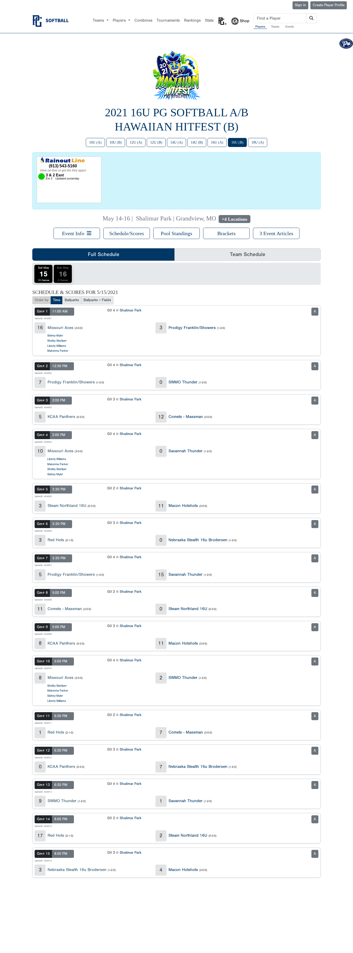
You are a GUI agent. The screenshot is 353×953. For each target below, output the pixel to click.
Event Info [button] (74, 233)
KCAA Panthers (61, 416)
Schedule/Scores (126, 233)
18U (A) (257, 142)
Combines (143, 20)
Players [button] (120, 20)
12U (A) (136, 142)
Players (260, 26)
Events (289, 26)
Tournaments (168, 20)
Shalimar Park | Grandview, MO (176, 218)
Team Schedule (247, 254)
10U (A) (95, 142)
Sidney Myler (55, 335)
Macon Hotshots (183, 505)
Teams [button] (99, 20)
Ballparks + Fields (97, 300)
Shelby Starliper (57, 340)
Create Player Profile (328, 5)
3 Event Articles (276, 233)
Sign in (300, 5)
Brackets (226, 233)
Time (56, 300)
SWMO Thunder (182, 382)
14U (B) (197, 142)
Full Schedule (103, 254)
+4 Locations (234, 219)
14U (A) (176, 142)
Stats (209, 20)
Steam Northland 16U (67, 505)
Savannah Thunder (185, 451)
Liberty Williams (56, 346)
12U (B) (156, 142)
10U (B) (116, 142)
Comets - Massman (185, 416)
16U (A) (217, 142)
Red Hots (56, 540)
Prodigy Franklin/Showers (192, 327)
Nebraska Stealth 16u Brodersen (197, 540)
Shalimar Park (130, 310)
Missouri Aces (60, 327)
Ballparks (72, 300)
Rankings (192, 20)
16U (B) (237, 142)
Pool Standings (176, 233)
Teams (275, 26)
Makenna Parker (57, 350)
